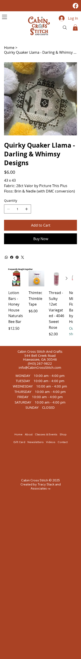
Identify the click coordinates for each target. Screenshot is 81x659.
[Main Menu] (4, 17)
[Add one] (26, 208)
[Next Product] (66, 278)
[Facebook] (75, 6)
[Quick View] (36, 278)
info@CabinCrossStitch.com (40, 367)
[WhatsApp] (6, 257)
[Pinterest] (17, 257)
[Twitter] (22, 257)
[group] (40, 306)
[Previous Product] (14, 278)
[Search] (65, 27)
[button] (75, 27)
